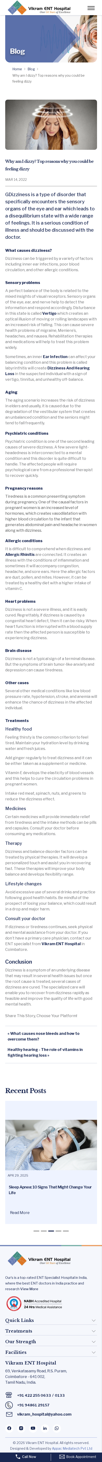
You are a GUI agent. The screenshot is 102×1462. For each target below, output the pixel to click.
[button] (36, 1231)
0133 (60, 1395)
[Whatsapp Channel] (57, 1428)
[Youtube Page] (33, 1428)
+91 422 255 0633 (34, 1395)
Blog (31, 69)
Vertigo (49, 313)
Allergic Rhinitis (20, 554)
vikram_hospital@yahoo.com (44, 1414)
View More (29, 1289)
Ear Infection (55, 356)
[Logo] (38, 7)
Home (17, 69)
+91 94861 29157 (33, 1405)
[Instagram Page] (21, 1428)
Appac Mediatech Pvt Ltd (72, 1448)
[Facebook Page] (9, 1428)
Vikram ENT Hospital (61, 944)
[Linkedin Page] (45, 1428)
